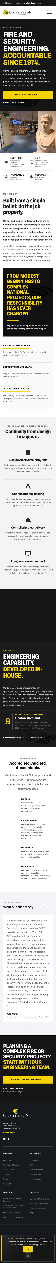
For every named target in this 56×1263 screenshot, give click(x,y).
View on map (9, 1133)
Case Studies (8, 1169)
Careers (6, 1174)
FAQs (32, 1213)
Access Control (36, 1174)
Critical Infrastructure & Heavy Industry (13, 1206)
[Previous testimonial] (43, 906)
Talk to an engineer (28, 95)
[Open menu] (49, 12)
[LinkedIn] (4, 1139)
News (5, 1179)
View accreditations (13, 103)
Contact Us (7, 1184)
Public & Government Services (12, 1199)
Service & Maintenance (39, 1199)
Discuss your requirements (28, 1079)
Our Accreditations (11, 1165)
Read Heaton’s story (12, 738)
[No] (28, 1255)
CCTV (32, 1165)
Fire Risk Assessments (39, 1203)
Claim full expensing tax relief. (23, 3)
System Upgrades (37, 1208)
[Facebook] (8, 1139)
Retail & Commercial (11, 1212)
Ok (28, 1249)
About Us (7, 1160)
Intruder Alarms (36, 1169)
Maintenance (35, 1179)
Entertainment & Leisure (13, 1217)
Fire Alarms (34, 1160)
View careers (36, 738)
